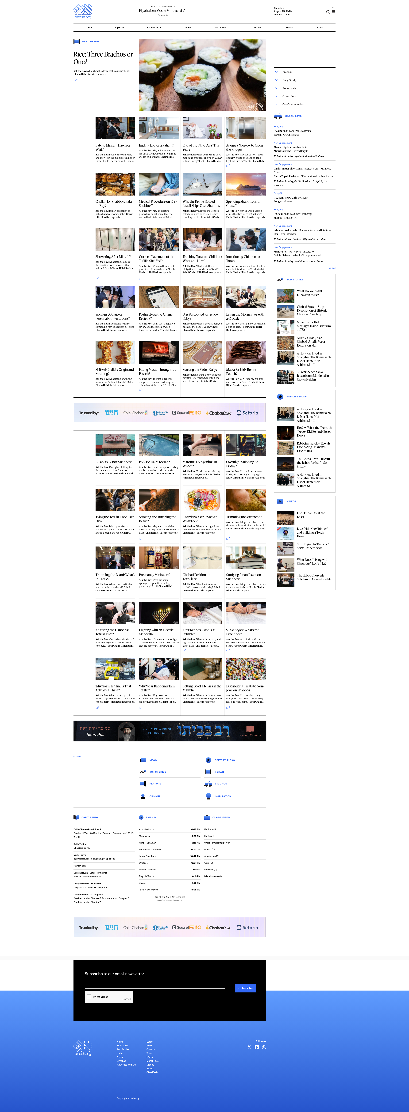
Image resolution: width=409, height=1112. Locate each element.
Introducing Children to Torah (243, 258)
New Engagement (283, 143)
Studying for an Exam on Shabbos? (243, 576)
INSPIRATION (223, 796)
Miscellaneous (211, 876)
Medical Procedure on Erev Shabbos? (158, 203)
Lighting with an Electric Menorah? (156, 632)
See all (332, 268)
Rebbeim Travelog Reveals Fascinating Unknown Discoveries (313, 447)
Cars (206, 863)
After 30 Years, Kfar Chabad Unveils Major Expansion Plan (311, 341)
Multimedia (122, 1046)
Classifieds (256, 28)
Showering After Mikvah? (113, 256)
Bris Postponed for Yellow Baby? (201, 316)
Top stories (158, 772)
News (153, 760)
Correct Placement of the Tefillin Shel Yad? (156, 258)
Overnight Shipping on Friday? (242, 463)
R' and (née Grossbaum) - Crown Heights (293, 132)
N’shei (188, 28)
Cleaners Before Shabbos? (114, 461)
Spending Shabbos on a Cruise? (242, 203)
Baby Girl (278, 193)
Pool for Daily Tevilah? (154, 461)
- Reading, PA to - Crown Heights (291, 149)
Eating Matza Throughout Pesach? (157, 371)
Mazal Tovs (221, 28)
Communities (154, 28)
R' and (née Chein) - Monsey (291, 199)
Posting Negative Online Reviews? (156, 316)
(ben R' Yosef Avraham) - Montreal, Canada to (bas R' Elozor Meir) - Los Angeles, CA (303, 172)
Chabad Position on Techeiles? (196, 576)
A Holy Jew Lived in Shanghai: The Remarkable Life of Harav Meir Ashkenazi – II (314, 359)
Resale (207, 850)
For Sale (208, 836)
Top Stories (123, 1049)
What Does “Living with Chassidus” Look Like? (312, 561)
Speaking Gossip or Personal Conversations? (113, 316)
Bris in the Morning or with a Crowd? (245, 316)
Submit (289, 28)
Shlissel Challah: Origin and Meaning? (115, 371)
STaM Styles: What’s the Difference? (242, 632)
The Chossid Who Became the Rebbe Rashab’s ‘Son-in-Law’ (314, 462)
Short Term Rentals (214, 843)
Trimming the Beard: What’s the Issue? (115, 576)
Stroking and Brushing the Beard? (157, 519)
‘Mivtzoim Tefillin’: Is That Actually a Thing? (113, 688)
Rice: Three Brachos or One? (103, 57)
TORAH (219, 772)
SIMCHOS (221, 784)
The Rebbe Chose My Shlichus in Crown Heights (314, 577)
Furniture (208, 870)
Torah (88, 28)
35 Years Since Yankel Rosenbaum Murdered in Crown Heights (313, 376)
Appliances (210, 856)
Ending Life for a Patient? (156, 145)
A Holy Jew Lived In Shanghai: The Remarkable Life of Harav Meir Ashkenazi (314, 480)
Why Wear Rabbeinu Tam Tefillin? (157, 688)
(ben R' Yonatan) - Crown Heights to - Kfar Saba (302, 232)
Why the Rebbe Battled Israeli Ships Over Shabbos (201, 203)
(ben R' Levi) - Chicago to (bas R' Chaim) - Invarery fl (297, 253)
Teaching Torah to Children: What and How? (202, 258)
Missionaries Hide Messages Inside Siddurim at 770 (314, 326)
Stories (150, 1069)
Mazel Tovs (152, 1061)
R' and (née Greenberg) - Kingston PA (293, 215)
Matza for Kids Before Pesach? (241, 371)
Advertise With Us (126, 1065)
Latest (150, 1042)
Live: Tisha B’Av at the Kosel (311, 515)
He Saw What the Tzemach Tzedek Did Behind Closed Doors (314, 431)
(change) (180, 896)
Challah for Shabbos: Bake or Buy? (114, 203)
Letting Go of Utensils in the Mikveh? (202, 688)
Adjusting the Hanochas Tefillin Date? (112, 632)
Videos (150, 1065)
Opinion (119, 28)
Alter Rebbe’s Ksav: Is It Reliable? (198, 632)
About (320, 28)
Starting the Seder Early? (200, 369)
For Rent (208, 830)
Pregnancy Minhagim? (155, 574)
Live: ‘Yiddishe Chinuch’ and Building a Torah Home (312, 532)
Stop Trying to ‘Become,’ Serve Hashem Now (313, 546)
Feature (155, 784)
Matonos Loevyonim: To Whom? (200, 463)
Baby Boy (278, 127)
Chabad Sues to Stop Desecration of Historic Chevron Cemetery (312, 310)
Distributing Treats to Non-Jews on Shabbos (245, 688)
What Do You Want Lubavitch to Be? (309, 293)
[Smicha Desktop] (169, 730)
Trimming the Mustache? (244, 516)
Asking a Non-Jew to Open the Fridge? (244, 147)
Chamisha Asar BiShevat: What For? (200, 519)
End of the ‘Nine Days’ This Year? (201, 147)
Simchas (121, 1061)
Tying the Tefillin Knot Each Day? (115, 519)
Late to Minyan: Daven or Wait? (113, 147)
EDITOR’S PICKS (225, 760)
